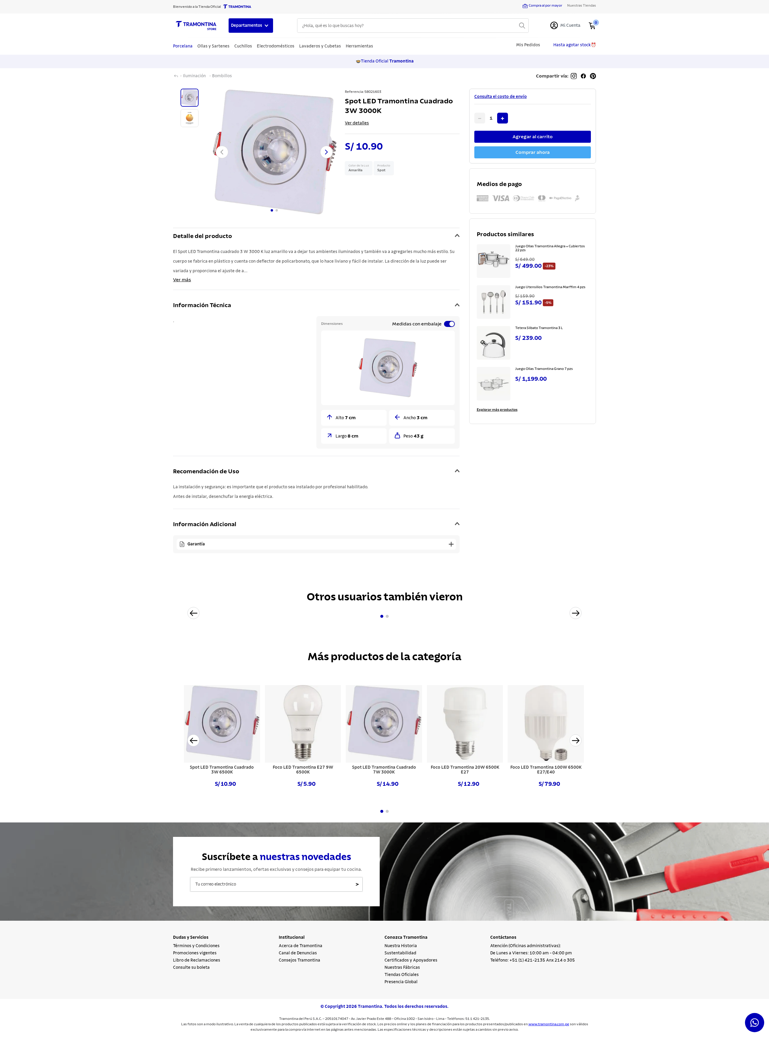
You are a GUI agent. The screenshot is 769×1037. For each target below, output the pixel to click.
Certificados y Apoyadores (410, 960)
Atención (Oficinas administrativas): (525, 946)
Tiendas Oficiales (401, 975)
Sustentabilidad (400, 953)
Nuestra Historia (400, 946)
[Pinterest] (593, 76)
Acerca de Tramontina (300, 946)
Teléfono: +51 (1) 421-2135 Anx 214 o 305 (532, 960)
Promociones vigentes (195, 953)
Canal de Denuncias (298, 953)
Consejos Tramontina (299, 960)
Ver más (182, 279)
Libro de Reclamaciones (196, 960)
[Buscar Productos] (522, 25)
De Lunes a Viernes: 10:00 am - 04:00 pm (531, 953)
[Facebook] (583, 76)
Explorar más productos (497, 409)
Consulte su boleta (191, 967)
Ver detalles (357, 123)
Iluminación (194, 76)
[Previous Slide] (193, 613)
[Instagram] (574, 76)
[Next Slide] (576, 613)
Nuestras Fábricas (402, 967)
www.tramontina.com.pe (548, 1024)
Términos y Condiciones (196, 946)
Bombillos (222, 76)
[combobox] (413, 25)
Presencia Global (401, 982)
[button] (316, 236)
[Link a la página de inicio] (176, 76)
